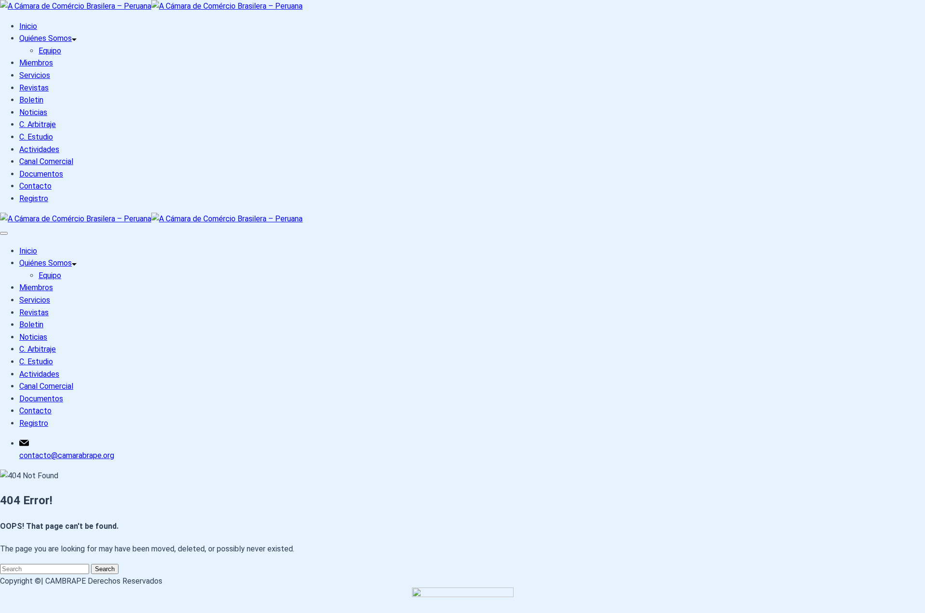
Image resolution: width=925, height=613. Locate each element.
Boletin (31, 99)
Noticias (33, 112)
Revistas (34, 87)
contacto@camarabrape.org (66, 455)
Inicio (28, 26)
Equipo (50, 50)
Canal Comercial (46, 161)
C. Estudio (36, 136)
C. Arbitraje (37, 124)
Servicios (34, 75)
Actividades (39, 149)
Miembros (36, 62)
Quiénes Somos (45, 38)
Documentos (41, 174)
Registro (33, 198)
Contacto (35, 186)
